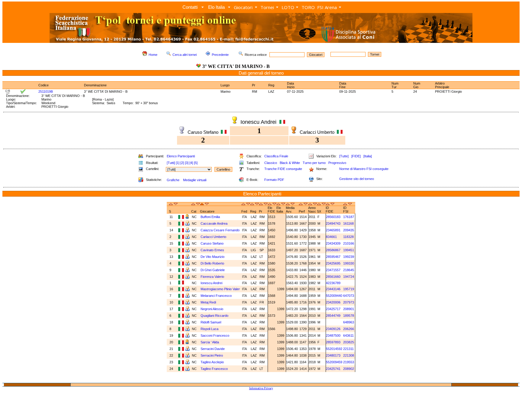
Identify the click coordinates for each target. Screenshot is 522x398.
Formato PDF (274, 179)
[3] (186, 163)
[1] (177, 163)
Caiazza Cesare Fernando (220, 230)
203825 (348, 342)
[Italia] (367, 156)
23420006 (333, 302)
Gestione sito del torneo (356, 179)
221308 (348, 355)
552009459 (334, 362)
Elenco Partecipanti (181, 156)
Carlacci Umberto (213, 237)
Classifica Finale (276, 156)
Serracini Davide (213, 349)
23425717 (333, 309)
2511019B (45, 91)
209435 (348, 230)
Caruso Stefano (212, 243)
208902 (348, 369)
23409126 (333, 329)
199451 (348, 250)
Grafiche (173, 180)
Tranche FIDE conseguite (283, 169)
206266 (348, 329)
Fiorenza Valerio (212, 276)
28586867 (333, 250)
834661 (331, 237)
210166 (348, 243)
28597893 (333, 342)
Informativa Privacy (261, 388)
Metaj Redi (208, 302)
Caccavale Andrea (214, 223)
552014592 (334, 349)
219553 (348, 362)
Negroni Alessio (212, 309)
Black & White (290, 163)
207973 (348, 302)
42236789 (333, 283)
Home (153, 54)
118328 (348, 237)
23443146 (333, 289)
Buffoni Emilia (210, 217)
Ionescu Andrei (211, 283)
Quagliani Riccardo (214, 315)
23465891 (333, 230)
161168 (348, 223)
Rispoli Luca (209, 329)
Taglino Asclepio (212, 362)
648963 (348, 322)
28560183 (333, 217)
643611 (348, 335)
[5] (196, 163)
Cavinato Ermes (212, 250)
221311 (348, 349)
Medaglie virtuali (194, 180)
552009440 (334, 295)
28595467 (333, 256)
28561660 (333, 276)
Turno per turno (314, 163)
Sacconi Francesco (215, 335)
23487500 (333, 335)
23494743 (333, 223)
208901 (348, 309)
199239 (348, 256)
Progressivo (337, 163)
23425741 (333, 369)
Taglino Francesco (214, 369)
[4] (191, 163)
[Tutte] (344, 156)
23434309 (333, 243)
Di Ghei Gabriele (213, 270)
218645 (348, 270)
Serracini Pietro (212, 355)
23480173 (333, 355)
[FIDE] (356, 156)
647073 (348, 295)
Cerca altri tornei (184, 54)
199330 (348, 263)
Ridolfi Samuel (211, 322)
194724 (348, 276)
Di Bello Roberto (212, 263)
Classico (270, 163)
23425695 (333, 263)
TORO (308, 7)
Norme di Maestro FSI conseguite (363, 169)
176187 (348, 217)
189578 (348, 315)
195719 (348, 289)
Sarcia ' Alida (210, 342)
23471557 (333, 270)
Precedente (220, 54)
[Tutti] (171, 163)
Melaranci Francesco (216, 295)
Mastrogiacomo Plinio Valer (220, 289)
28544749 (333, 315)
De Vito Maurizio (212, 256)
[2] (182, 163)
